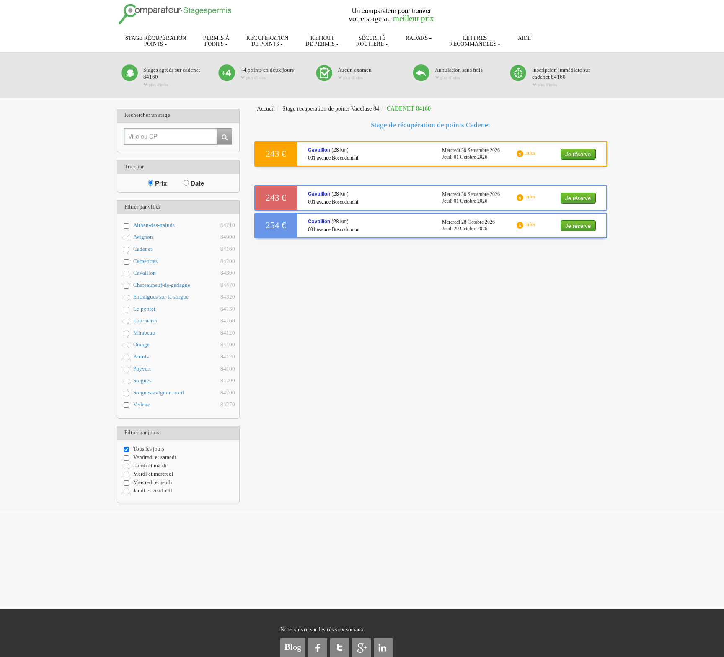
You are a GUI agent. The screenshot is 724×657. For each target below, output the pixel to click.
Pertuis (184, 356)
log (292, 647)
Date (196, 183)
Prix (160, 183)
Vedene (184, 404)
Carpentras (184, 261)
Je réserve (578, 154)
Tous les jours (148, 449)
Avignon (184, 237)
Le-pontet (184, 309)
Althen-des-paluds (184, 225)
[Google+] (361, 647)
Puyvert (184, 369)
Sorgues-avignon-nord (184, 392)
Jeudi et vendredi (152, 490)
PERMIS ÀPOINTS (216, 41)
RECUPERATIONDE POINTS (267, 41)
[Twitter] (339, 647)
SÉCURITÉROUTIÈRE (370, 41)
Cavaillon (184, 273)
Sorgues (184, 380)
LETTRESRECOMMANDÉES (472, 41)
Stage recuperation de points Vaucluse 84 (330, 109)
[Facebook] (317, 647)
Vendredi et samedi (154, 457)
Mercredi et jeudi (152, 482)
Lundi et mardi (150, 465)
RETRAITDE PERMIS (320, 41)
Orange (184, 344)
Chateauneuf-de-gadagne (184, 285)
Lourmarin (184, 320)
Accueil (266, 109)
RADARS (417, 38)
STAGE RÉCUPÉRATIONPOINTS (155, 41)
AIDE (524, 38)
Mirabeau (184, 333)
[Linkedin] (383, 647)
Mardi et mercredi (153, 474)
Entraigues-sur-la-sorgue (184, 297)
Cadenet (184, 249)
